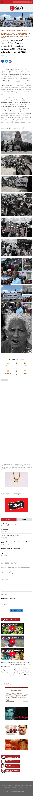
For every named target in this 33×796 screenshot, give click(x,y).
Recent (24, 519)
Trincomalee (15, 36)
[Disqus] (16, 401)
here (24, 571)
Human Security (22, 31)
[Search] (30, 2)
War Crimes (26, 36)
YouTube (24, 675)
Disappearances (17, 30)
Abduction (4, 30)
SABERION (24, 791)
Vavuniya (21, 36)
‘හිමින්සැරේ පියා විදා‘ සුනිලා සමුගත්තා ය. (10, 548)
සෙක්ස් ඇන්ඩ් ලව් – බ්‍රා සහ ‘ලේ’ (8, 524)
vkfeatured (4, 380)
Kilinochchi (8, 33)
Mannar (15, 33)
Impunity (29, 31)
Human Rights (14, 31)
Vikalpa (3, 55)
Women (3, 37)
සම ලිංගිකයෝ (4, 529)
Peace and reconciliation (7, 34)
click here (8, 666)
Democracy (10, 30)
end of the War (25, 30)
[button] (16, 19)
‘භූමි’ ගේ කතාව (4, 554)
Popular (8, 519)
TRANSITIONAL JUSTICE (6, 36)
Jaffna (3, 33)
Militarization (21, 33)
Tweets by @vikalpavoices (8, 598)
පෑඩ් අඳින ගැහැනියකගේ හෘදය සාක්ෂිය (10, 535)
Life (12, 33)
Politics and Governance (20, 34)
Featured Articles (5, 31)
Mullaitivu (27, 33)
